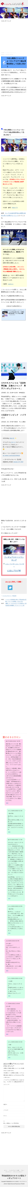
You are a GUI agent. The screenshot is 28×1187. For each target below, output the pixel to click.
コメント (6, 1084)
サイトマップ (8, 1171)
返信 (7, 803)
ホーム (5, 1170)
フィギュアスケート (7, 595)
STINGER (22, 1183)
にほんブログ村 (14, 571)
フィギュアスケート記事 (14, 1170)
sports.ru (10, 284)
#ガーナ (13, 442)
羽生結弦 (14, 595)
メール (6, 1110)
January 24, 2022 (18, 462)
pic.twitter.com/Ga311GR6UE (11, 455)
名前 (5, 1104)
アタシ (22, 1170)
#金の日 (12, 438)
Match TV (15, 207)
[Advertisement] (14, 36)
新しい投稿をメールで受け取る (11, 1123)
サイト (5, 1115)
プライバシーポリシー (17, 1171)
